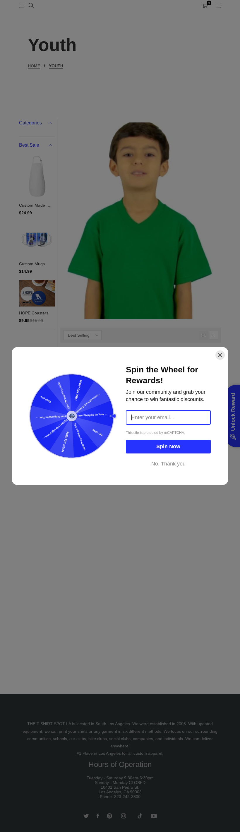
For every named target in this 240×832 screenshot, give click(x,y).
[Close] (220, 355)
